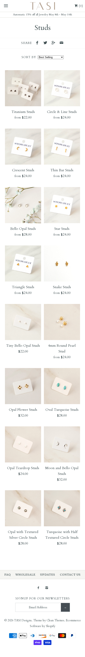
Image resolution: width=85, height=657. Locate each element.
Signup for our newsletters (42, 598)
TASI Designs (23, 620)
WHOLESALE (25, 574)
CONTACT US (70, 574)
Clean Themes (55, 620)
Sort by (29, 57)
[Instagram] (47, 588)
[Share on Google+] (54, 43)
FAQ (7, 574)
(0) (80, 6)
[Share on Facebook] (38, 43)
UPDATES (47, 574)
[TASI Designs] (42, 6)
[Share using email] (61, 43)
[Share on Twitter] (46, 43)
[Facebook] (38, 588)
